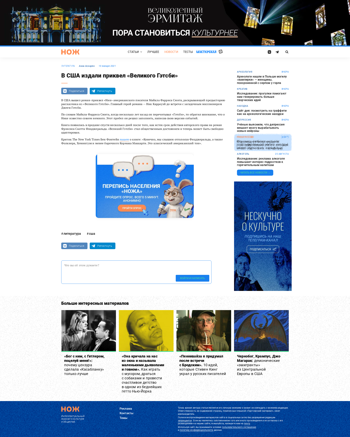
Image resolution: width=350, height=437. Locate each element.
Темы (124, 418)
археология (244, 72)
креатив (242, 89)
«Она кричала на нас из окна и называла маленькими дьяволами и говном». (143, 373)
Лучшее (153, 52)
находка (242, 106)
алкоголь (243, 154)
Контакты (126, 413)
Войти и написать (192, 278)
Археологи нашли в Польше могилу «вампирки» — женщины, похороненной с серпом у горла (262, 80)
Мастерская (206, 52)
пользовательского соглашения (239, 427)
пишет (124, 139)
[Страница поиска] (287, 52)
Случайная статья (220, 51)
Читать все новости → (255, 172)
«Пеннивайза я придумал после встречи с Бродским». (202, 365)
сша (92, 233)
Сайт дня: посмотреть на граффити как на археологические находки (262, 112)
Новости (171, 52)
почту (247, 423)
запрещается (185, 420)
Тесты (188, 52)
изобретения (245, 137)
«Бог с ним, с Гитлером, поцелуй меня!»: (84, 365)
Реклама (126, 408)
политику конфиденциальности (196, 430)
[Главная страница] (70, 52)
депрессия (244, 120)
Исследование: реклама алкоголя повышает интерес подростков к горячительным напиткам (261, 162)
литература (68, 66)
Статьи (133, 52)
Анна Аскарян (86, 66)
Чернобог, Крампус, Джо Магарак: (258, 365)
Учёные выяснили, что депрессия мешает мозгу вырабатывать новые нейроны (261, 128)
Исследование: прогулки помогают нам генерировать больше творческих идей (261, 97)
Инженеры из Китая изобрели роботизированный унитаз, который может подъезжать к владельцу (262, 145)
